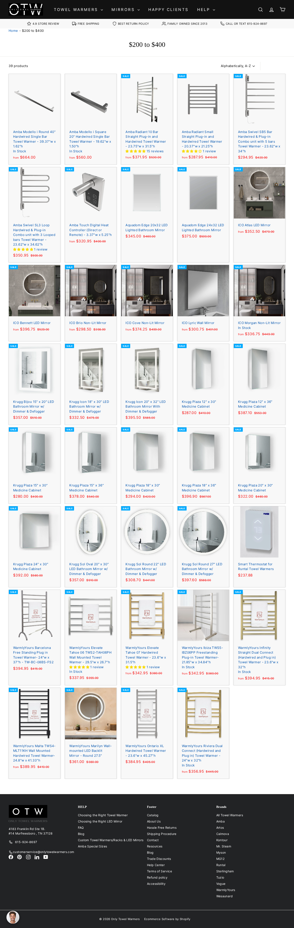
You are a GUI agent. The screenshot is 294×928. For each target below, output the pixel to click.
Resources (154, 846)
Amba (220, 821)
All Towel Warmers (229, 815)
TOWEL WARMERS (77, 9)
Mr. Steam (223, 846)
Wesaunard (224, 896)
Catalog (153, 815)
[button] (135, 151)
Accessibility (156, 883)
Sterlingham (225, 871)
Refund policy (157, 877)
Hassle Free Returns (161, 827)
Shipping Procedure (161, 834)
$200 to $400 (33, 31)
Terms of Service (159, 871)
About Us (154, 821)
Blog (81, 834)
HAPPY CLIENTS (168, 9)
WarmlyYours (225, 890)
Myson (221, 852)
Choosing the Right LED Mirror (100, 821)
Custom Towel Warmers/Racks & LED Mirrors (111, 840)
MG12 (220, 859)
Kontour (222, 840)
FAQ (81, 827)
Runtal (221, 865)
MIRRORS (123, 9)
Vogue (221, 883)
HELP (204, 9)
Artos (220, 827)
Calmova (222, 834)
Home (13, 31)
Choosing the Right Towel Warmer (103, 815)
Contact (153, 840)
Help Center (156, 865)
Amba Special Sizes (92, 846)
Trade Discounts (159, 859)
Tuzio (220, 877)
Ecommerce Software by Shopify (167, 919)
